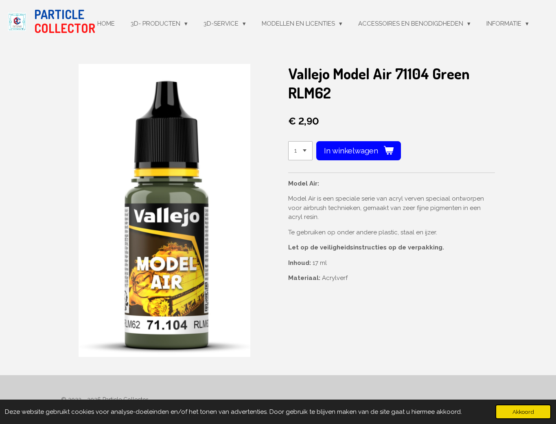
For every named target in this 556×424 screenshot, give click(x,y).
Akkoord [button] (523, 412)
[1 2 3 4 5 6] (300, 150)
